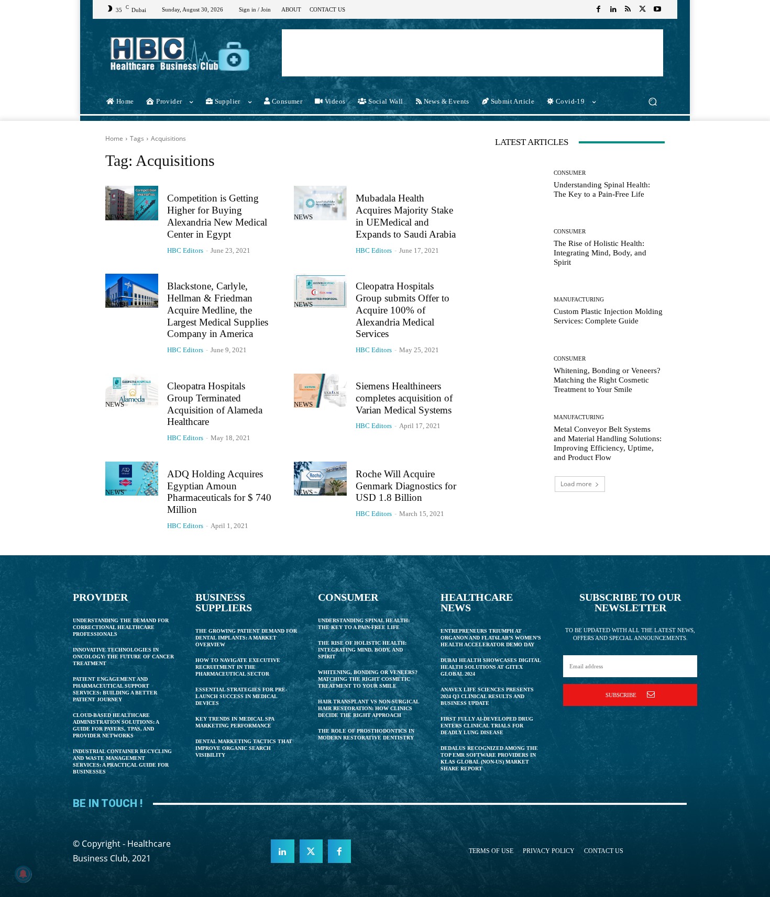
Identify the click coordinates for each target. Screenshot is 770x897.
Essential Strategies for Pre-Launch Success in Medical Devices (241, 696)
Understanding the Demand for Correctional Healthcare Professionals (121, 627)
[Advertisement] (472, 52)
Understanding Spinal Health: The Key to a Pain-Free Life (602, 189)
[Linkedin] (613, 9)
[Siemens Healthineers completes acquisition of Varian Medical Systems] (320, 391)
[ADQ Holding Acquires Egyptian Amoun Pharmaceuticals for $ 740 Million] (131, 479)
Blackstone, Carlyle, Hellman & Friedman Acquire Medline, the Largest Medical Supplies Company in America (217, 310)
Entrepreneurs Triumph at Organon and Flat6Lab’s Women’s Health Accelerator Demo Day (491, 637)
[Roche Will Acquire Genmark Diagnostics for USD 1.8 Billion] (320, 479)
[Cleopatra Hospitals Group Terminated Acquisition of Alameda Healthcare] (131, 391)
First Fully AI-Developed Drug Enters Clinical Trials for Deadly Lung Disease (487, 725)
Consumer (570, 173)
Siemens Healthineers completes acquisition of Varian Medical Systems (404, 398)
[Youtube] (657, 9)
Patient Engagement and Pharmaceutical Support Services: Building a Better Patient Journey (115, 689)
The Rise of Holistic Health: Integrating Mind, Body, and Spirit (600, 252)
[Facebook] (598, 9)
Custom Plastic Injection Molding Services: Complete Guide (608, 316)
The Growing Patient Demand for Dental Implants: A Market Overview (246, 637)
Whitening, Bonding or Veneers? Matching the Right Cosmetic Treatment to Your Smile (607, 380)
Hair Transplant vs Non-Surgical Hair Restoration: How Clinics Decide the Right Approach (369, 708)
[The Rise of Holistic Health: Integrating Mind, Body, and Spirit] (520, 247)
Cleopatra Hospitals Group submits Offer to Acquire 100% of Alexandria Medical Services (402, 310)
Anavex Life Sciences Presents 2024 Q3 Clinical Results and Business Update (487, 696)
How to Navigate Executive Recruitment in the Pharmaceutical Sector (237, 667)
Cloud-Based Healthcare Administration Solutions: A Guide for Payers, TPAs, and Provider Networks (116, 725)
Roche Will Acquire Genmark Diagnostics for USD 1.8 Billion (406, 485)
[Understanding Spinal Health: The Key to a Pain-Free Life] (520, 184)
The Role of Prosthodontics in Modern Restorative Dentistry (366, 734)
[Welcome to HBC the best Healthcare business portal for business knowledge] (180, 53)
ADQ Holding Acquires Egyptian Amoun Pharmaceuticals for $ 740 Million (219, 491)
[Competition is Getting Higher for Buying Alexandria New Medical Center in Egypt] (131, 203)
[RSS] (628, 9)
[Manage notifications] (23, 874)
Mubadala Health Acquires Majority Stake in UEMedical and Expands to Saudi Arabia (406, 216)
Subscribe (621, 695)
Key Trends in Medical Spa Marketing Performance (234, 722)
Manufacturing (579, 299)
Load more (576, 483)
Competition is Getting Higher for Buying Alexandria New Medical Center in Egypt (217, 216)
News (114, 217)
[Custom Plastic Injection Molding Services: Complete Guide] (520, 311)
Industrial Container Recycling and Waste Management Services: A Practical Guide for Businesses (122, 761)
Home (114, 138)
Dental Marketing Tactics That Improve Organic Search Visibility (243, 748)
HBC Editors (185, 250)
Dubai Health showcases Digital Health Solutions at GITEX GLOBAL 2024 (491, 667)
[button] (652, 101)
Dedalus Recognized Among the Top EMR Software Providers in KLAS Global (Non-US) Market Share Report (489, 758)
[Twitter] (642, 9)
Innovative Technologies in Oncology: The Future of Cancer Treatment (123, 656)
